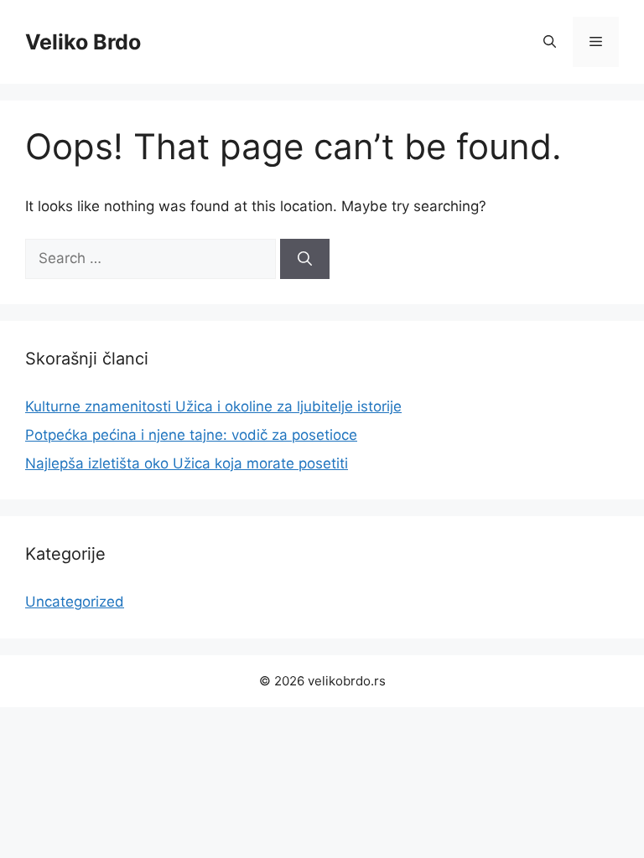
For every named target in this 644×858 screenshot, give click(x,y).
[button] (550, 42)
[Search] (305, 259)
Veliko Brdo (83, 41)
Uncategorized (74, 601)
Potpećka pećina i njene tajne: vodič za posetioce (191, 434)
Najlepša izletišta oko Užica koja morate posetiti (186, 463)
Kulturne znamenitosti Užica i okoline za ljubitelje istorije (213, 406)
